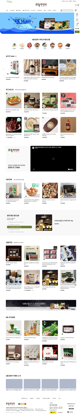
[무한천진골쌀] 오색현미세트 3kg (48, 287)
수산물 (45, 48)
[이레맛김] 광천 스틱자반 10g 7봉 (12, 361)
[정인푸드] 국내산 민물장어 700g (12, 110)
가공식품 (60, 48)
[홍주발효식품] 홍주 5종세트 (11, 262)
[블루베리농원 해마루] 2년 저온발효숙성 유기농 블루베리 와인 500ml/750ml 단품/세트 (13, 287)
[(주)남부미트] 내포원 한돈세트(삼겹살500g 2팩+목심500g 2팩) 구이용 (49, 263)
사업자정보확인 (18, 410)
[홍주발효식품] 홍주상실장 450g (12, 77)
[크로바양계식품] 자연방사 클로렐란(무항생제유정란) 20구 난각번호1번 (31, 200)
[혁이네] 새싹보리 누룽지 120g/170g (13, 337)
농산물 (37, 48)
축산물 (29, 48)
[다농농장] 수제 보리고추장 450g (66, 337)
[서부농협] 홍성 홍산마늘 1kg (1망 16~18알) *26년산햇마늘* (12, 200)
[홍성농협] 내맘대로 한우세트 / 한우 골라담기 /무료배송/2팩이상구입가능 (67, 110)
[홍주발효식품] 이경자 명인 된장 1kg (31, 110)
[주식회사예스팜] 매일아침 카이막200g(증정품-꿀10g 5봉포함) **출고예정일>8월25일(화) (32, 78)
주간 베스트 (33, 10)
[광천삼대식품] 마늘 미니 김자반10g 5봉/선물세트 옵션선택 (67, 287)
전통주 (52, 48)
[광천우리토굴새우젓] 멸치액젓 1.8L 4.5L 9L (67, 135)
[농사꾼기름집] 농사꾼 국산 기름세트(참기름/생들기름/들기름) (31, 287)
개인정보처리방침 (46, 398)
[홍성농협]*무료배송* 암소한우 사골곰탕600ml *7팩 (31, 135)
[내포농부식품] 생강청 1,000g (30, 337)
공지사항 (49, 10)
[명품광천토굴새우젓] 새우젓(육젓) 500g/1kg (49, 135)
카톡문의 (53, 412)
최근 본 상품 (77, 28)
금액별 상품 (39, 10)
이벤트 (44, 10)
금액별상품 (68, 48)
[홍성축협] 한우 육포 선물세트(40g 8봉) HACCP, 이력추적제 (14, 135)
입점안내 (32, 398)
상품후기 (54, 10)
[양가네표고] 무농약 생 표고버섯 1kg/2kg (48, 200)
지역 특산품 (12, 10)
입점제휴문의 (60, 412)
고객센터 (54, 398)
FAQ (59, 398)
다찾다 (77, 5)
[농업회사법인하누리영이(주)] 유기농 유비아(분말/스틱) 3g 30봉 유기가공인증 (50, 338)
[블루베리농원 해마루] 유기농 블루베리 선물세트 (67, 263)
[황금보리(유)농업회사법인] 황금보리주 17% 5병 (31, 362)
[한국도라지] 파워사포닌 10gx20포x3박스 (68, 200)
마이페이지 (70, 1)
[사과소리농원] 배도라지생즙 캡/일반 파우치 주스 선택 (50, 78)
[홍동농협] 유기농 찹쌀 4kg (62, 220)
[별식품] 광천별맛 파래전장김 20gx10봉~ (50, 110)
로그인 (67, 1)
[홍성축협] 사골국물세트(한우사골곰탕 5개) (31, 263)
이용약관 (38, 398)
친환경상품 (22, 48)
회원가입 (63, 1)
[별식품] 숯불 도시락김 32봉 (47, 361)
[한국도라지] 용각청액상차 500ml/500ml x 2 (67, 78)
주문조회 (74, 1)
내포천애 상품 (26, 10)
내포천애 (19, 10)
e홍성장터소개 (24, 398)
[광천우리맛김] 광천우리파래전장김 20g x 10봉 (68, 362)
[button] (10, 31)
